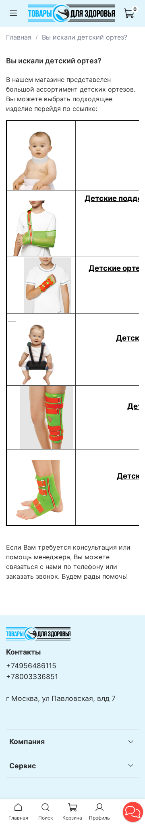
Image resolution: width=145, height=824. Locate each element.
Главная (18, 37)
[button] (133, 812)
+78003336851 (32, 676)
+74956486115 (31, 665)
